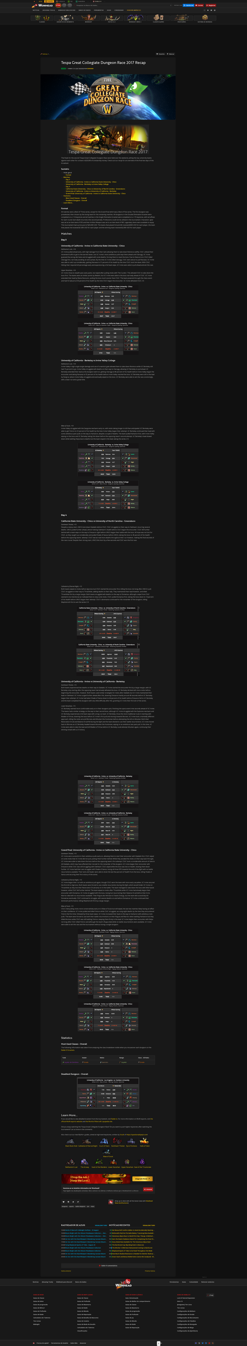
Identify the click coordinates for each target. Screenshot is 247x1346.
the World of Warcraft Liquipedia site (99, 1121)
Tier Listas (37, 1321)
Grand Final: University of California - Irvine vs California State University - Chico (96, 193)
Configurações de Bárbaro (186, 1311)
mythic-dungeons (80, 1206)
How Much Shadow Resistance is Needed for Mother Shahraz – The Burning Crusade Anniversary (133, 1254)
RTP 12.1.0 (64, 5)
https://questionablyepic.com (136, 1135)
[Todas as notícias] (34, 1)
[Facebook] (68, 1202)
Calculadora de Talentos (41, 1318)
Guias (109, 10)
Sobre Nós (73, 1343)
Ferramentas (174, 1282)
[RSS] (212, 1343)
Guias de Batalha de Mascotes (87, 1318)
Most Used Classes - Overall (76, 198)
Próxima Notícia (150, 1271)
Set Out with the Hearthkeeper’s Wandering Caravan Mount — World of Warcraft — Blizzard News (86, 1239)
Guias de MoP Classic (85, 1295)
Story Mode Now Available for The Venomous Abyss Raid (131, 1242)
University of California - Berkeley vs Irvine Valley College (87, 184)
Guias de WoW (38, 1295)
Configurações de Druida (185, 1314)
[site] (111, 1202)
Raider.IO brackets (67, 1050)
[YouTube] (209, 1343)
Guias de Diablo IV (183, 1295)
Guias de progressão (40, 1304)
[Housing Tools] (47, 1282)
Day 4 (68, 186)
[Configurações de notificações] (207, 10)
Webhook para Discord (66, 10)
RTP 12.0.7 (69, 5)
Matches (66, 177)
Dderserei (90, 68)
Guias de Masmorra (84, 1304)
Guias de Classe (38, 1298)
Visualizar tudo (101, 1225)
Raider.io (114, 1119)
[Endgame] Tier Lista (184, 1304)
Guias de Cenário (83, 1321)
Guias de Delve (38, 1301)
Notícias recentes (119, 1225)
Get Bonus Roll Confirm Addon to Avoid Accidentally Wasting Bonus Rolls (133, 1230)
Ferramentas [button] (99, 10)
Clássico (61, 1)
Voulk (122, 1135)
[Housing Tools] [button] (49, 10)
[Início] (43, 5)
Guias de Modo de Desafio (86, 1324)
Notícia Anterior (66, 1271)
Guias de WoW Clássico (134, 1295)
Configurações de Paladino (186, 1321)
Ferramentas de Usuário (59, 1343)
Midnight (36, 1324)
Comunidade (119, 10)
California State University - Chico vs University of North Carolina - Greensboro (95, 189)
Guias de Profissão (39, 1311)
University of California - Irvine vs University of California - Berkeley (91, 191)
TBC (71, 1)
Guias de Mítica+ (39, 1308)
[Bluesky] (63, 1202)
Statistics (67, 196)
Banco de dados (85, 10)
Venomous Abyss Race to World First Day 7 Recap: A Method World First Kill (133, 1236)
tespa (92, 1206)
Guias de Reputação (84, 1314)
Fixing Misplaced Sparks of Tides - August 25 (80, 1245)
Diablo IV (98, 1)
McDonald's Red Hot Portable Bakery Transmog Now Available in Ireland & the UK (133, 1233)
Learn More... (68, 203)
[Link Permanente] (78, 1202)
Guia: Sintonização (131, 1298)
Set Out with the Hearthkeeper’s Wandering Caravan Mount (85, 1254)
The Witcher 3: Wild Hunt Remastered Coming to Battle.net (132, 1248)
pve (88, 1206)
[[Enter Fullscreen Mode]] (204, 10)
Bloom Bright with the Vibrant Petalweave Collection (83, 1248)
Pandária (81, 1)
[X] (199, 1343)
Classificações (82, 1331)
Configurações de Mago (185, 1327)
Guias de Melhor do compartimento (137, 1301)
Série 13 (180, 1301)
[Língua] (214, 10)
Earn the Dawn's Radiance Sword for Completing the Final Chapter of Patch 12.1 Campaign (133, 1239)
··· (88, 1)
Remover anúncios (134, 10)
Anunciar (83, 1343)
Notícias (36, 10)
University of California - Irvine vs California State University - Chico (91, 182)
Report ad (204, 1277)
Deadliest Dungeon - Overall (76, 200)
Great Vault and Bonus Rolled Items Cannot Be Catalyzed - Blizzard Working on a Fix (133, 1257)
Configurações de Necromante (188, 1318)
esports (71, 1206)
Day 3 (68, 179)
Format (68, 175)
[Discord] (195, 1343)
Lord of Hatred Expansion (186, 1298)
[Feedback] (211, 10)
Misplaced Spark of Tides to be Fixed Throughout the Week (132, 1251)
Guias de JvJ (129, 1318)
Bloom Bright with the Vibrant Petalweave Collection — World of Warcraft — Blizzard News (86, 1233)
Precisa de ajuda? (43, 1343)
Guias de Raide (38, 1314)
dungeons (64, 1206)
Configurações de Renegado (187, 1324)
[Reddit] (73, 1202)
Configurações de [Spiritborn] (187, 1331)
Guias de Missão (83, 1311)
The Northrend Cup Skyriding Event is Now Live (128, 1245)
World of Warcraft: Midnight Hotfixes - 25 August (82, 1230)
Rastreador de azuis (73, 1225)
